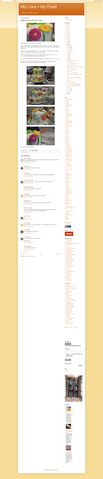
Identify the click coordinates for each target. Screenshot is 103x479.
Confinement (68, 132)
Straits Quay (68, 200)
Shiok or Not (68, 275)
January (68, 90)
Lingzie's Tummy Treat (70, 258)
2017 (67, 34)
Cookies (67, 133)
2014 (67, 36)
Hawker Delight (69, 156)
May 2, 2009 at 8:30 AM (28, 204)
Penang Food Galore (70, 265)
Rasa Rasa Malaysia (70, 271)
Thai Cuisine (68, 212)
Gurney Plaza (68, 152)
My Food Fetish (69, 262)
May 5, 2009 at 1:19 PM (28, 242)
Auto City (67, 100)
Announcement (69, 99)
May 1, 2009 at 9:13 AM (28, 169)
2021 (67, 28)
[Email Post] (29, 150)
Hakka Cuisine (68, 155)
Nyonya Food (68, 182)
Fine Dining (68, 142)
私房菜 (67, 217)
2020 (67, 29)
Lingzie (24, 50)
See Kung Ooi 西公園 (71, 69)
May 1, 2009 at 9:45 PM (28, 183)
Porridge (67, 186)
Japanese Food (69, 166)
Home (41, 254)
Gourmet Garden (69, 257)
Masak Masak (68, 309)
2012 (67, 39)
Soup (67, 196)
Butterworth (68, 116)
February (69, 89)
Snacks (67, 195)
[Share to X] (34, 150)
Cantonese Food (69, 120)
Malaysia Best (68, 261)
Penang (67, 185)
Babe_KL (67, 289)
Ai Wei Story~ (68, 286)
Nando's (68, 80)
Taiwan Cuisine (69, 206)
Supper (67, 202)
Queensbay (68, 187)
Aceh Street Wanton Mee (71, 65)
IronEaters (68, 302)
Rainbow (67, 268)
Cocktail (67, 129)
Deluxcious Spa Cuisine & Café (73, 63)
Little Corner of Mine (70, 305)
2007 (67, 94)
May (68, 57)
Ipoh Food (68, 163)
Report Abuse (68, 222)
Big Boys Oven (38, 50)
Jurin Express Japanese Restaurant (74, 83)
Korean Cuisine (69, 169)
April (68, 59)
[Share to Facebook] (36, 150)
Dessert (67, 135)
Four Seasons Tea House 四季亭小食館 (74, 74)
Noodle (67, 180)
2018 (67, 33)
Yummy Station (69, 280)
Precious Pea (68, 312)
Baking (67, 103)
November (69, 47)
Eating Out (68, 296)
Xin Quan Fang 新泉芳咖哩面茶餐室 (73, 85)
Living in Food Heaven (70, 306)
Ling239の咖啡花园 (69, 303)
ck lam (25, 173)
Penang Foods (68, 267)
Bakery (67, 102)
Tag (66, 204)
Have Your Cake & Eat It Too (71, 300)
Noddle (67, 179)
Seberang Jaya (69, 190)
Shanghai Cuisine (69, 192)
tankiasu (67, 316)
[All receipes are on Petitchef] (69, 235)
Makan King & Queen (70, 260)
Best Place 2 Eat (69, 290)
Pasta (67, 183)
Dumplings (68, 139)
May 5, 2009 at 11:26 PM (28, 249)
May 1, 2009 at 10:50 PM (28, 190)
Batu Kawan (68, 106)
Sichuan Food (68, 193)
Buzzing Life (68, 247)
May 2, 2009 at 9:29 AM (28, 219)
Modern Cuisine (69, 177)
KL (66, 167)
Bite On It (67, 293)
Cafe (67, 118)
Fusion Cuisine (69, 149)
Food (67, 143)
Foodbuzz (68, 146)
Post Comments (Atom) (30, 256)
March (68, 87)
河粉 (67, 216)
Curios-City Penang (69, 374)
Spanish (67, 197)
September (69, 50)
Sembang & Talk (69, 274)
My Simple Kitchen (69, 310)
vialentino (26, 229)
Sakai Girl (68, 272)
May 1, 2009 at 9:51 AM (28, 176)
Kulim (67, 170)
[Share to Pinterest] (37, 150)
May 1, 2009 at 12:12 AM (28, 162)
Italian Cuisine (68, 165)
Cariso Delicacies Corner (70, 248)
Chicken (67, 123)
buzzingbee (26, 246)
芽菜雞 (67, 219)
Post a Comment (25, 251)
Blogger (67, 109)
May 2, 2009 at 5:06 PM (28, 233)
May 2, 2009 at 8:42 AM (28, 212)
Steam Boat (68, 199)
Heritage (67, 157)
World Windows (69, 322)
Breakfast (67, 110)
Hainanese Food (69, 153)
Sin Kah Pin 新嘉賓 (70, 82)
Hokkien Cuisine (69, 159)
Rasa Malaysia (69, 270)
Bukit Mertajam (69, 113)
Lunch (67, 172)
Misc (67, 176)
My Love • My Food (39, 6)
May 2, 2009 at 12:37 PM (28, 226)
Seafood (67, 189)
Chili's (67, 125)
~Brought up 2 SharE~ (70, 323)
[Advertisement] (69, 334)
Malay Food (68, 173)
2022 (67, 26)
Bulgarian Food (69, 115)
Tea (66, 209)
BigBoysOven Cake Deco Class (73, 60)
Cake (67, 119)
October (68, 49)
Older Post (58, 254)
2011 (67, 41)
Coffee (67, 130)
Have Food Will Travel (70, 299)
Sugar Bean (26, 158)
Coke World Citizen (69, 251)
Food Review (68, 145)
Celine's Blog (68, 250)
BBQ (67, 108)
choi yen (25, 216)
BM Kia (67, 245)
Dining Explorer (69, 295)
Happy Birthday (70, 71)
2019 (67, 31)
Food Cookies (68, 298)
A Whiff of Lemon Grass (70, 285)
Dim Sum (67, 136)
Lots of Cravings (69, 308)
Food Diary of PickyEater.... (71, 254)
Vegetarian (68, 213)
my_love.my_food (69, 19)
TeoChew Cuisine (69, 210)
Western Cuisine (69, 214)
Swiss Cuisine (68, 203)
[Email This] (32, 150)
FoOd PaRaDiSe (69, 255)
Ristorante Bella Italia (71, 62)
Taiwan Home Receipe (70, 207)
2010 (67, 42)
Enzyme (67, 140)
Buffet (67, 112)
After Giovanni (68, 242)
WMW (67, 320)
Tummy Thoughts (69, 319)
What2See (68, 278)
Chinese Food (68, 126)
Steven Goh (68, 277)
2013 (67, 37)
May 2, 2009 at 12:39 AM (28, 197)
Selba (25, 166)
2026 (67, 24)
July (68, 54)
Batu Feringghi (68, 105)
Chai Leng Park (69, 122)
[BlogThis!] (33, 150)
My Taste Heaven (27, 180)
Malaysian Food (69, 175)
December (69, 45)
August (68, 52)
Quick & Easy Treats (70, 313)
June (68, 55)
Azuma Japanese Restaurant (72, 72)
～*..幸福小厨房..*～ (69, 240)
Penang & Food (69, 264)
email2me (26, 236)
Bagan (68, 76)
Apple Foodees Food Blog (71, 288)
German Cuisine (69, 150)
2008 (67, 92)
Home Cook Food (69, 160)
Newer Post (23, 254)
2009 (67, 44)
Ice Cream (68, 162)
